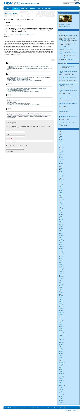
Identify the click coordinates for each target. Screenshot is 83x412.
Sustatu (74, 35)
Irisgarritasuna (68, 410)
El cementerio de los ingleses (66, 49)
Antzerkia (74, 52)
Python (66, 407)
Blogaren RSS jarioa (65, 24)
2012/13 (72, 51)
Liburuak (69, 52)
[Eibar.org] (12, 3)
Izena (7, 130)
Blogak (16, 8)
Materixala (24, 8)
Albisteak (32, 8)
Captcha (8, 144)
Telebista (61, 52)
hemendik (70, 59)
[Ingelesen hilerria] (65, 18)
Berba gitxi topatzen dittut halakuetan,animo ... (64, 110)
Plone (61, 407)
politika (53, 59)
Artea (65, 52)
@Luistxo (65, 39)
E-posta (7, 134)
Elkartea (40, 8)
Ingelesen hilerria (10, 13)
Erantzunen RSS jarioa (65, 26)
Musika (60, 53)
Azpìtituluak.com (62, 40)
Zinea (76, 51)
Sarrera (8, 8)
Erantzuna (8, 138)
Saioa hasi (76, 0)
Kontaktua (75, 410)
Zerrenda (48, 8)
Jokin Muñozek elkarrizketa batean (27, 34)
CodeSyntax (68, 35)
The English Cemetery (65, 47)
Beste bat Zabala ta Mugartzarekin (66, 66)
